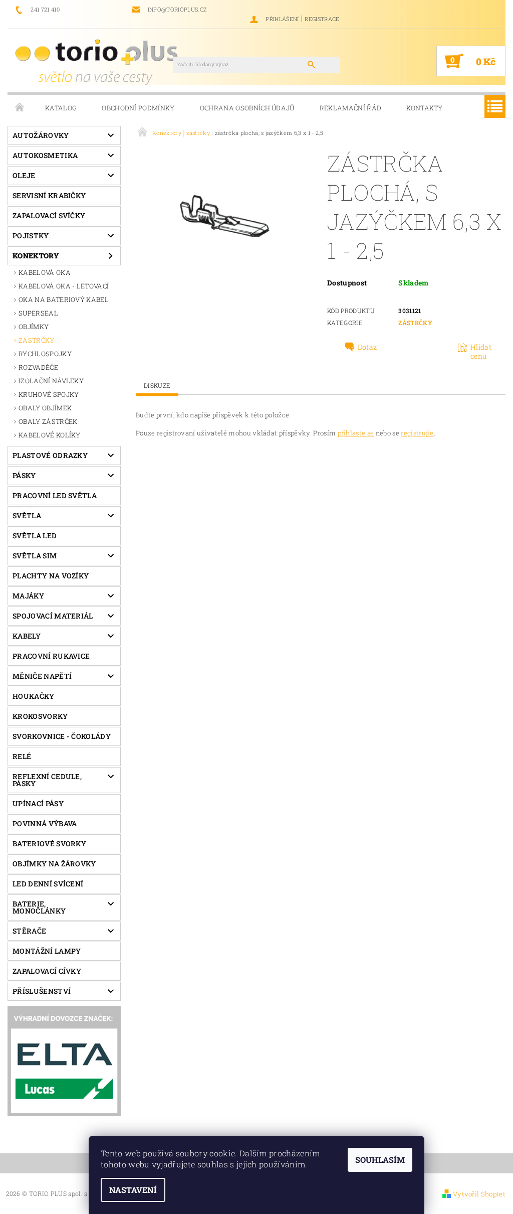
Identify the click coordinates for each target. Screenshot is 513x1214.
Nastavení (133, 1189)
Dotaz (367, 347)
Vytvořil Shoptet (479, 1193)
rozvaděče (38, 367)
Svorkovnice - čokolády (62, 736)
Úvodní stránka (20, 108)
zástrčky (37, 340)
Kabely (27, 636)
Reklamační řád (350, 107)
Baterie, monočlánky (39, 907)
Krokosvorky (40, 716)
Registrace (322, 19)
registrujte (417, 432)
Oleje (24, 175)
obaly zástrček (48, 421)
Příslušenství (42, 991)
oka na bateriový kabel (64, 299)
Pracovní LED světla (55, 495)
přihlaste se (356, 432)
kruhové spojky (49, 394)
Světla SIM (35, 555)
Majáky (28, 595)
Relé (22, 756)
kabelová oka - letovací (64, 285)
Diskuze (157, 385)
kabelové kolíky (50, 434)
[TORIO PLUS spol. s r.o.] (98, 61)
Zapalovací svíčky (49, 215)
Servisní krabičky (49, 195)
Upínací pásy (38, 803)
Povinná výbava (45, 823)
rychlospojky (45, 353)
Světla (27, 515)
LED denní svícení (48, 883)
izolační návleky (51, 380)
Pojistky (31, 235)
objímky (34, 326)
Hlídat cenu (480, 352)
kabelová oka (45, 272)
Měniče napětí (42, 676)
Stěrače (29, 931)
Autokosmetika (45, 155)
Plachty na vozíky (51, 575)
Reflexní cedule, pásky (47, 780)
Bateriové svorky (49, 843)
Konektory (36, 255)
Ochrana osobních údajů (247, 107)
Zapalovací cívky (47, 971)
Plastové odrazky (50, 455)
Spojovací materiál (53, 616)
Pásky (24, 475)
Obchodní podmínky (138, 107)
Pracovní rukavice (51, 656)
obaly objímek (45, 407)
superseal (38, 313)
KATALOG (61, 107)
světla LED (35, 535)
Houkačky (34, 696)
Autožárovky (41, 135)
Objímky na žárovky (54, 863)
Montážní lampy (47, 951)
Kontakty (424, 107)
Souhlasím (380, 1159)
